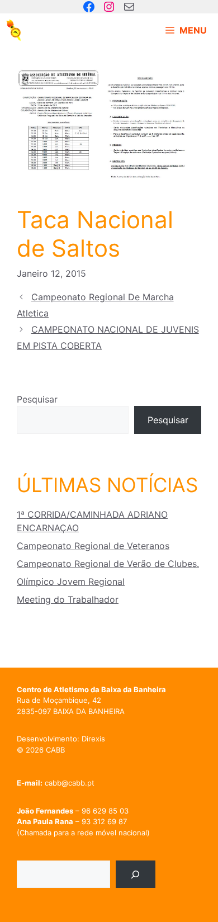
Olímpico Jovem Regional (71, 581)
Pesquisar (37, 399)
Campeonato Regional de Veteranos (93, 545)
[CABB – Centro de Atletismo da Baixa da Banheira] (14, 30)
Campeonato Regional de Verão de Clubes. (108, 563)
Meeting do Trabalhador (68, 599)
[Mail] (129, 6)
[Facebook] (89, 6)
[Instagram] (109, 6)
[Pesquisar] (135, 874)
